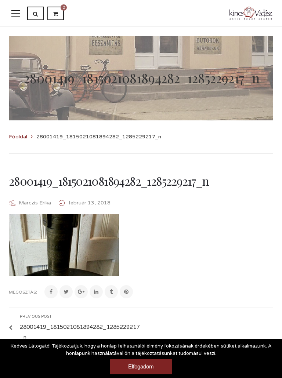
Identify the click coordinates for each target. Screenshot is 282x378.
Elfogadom (141, 366)
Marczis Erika (35, 203)
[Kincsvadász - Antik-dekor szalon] (251, 13)
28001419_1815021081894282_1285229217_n (109, 181)
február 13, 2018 (90, 203)
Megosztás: (23, 292)
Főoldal (18, 137)
